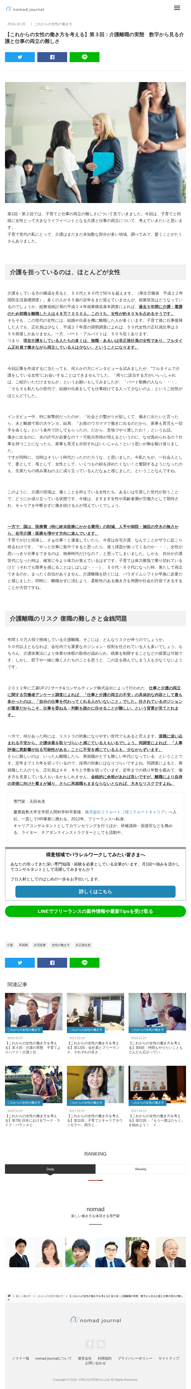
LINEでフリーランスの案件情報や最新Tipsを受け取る (95, 911)
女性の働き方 (61, 945)
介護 (10, 945)
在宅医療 (40, 945)
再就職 (23, 945)
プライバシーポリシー (135, 1358)
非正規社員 (83, 945)
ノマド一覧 (20, 1358)
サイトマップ (168, 1358)
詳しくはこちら (95, 891)
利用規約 (105, 1358)
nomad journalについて (53, 1358)
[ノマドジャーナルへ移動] (9, 1295)
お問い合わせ (95, 1363)
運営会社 (85, 1358)
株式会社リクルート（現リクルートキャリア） (127, 812)
